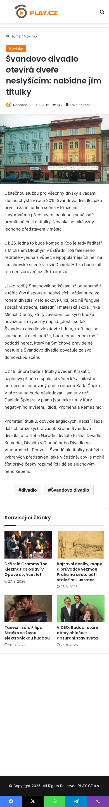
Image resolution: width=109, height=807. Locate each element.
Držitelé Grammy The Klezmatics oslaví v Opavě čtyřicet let (26, 569)
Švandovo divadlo (70, 490)
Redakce (20, 105)
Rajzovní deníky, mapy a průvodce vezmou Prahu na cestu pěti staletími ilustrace (79, 572)
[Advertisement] (54, 712)
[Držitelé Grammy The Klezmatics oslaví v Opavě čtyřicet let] (28, 544)
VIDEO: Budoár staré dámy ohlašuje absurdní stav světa (77, 633)
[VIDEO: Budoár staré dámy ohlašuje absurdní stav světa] (81, 608)
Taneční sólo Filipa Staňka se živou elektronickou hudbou (27, 633)
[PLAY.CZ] (36, 11)
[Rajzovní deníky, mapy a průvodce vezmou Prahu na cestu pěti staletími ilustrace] (81, 544)
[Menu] (7, 14)
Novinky (31, 36)
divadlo (29, 490)
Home (15, 36)
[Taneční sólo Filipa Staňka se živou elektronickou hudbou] (28, 608)
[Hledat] (102, 14)
